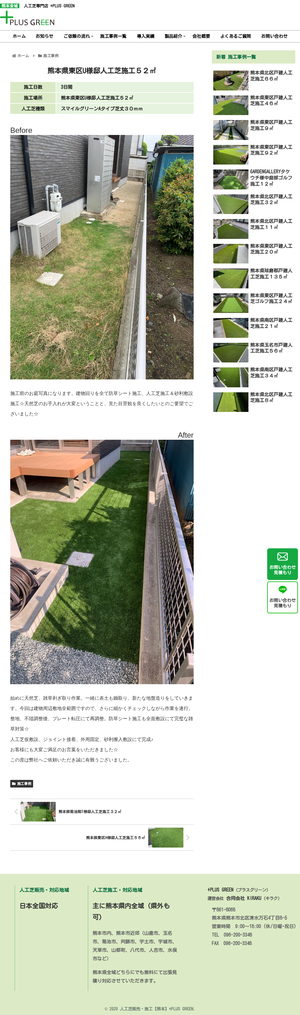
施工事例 (23, 783)
